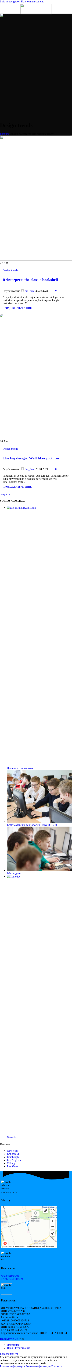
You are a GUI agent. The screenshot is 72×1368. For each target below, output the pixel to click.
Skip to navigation (10, 1)
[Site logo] (36, 13)
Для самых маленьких (20, 768)
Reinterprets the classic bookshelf (30, 279)
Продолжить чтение (17, 308)
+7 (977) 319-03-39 (12, 1278)
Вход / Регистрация (18, 1347)
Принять (56, 1366)
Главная (4, 133)
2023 (9, 1338)
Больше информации (25, 1366)
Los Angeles (14, 1160)
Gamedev (12, 1137)
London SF (13, 1153)
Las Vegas (12, 1166)
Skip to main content (32, 1)
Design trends (10, 270)
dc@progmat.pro (10, 1275)
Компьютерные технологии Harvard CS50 (32, 824)
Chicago (11, 1163)
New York (12, 1150)
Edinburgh (13, 1156)
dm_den (29, 290)
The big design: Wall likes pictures (31, 458)
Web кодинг (14, 873)
